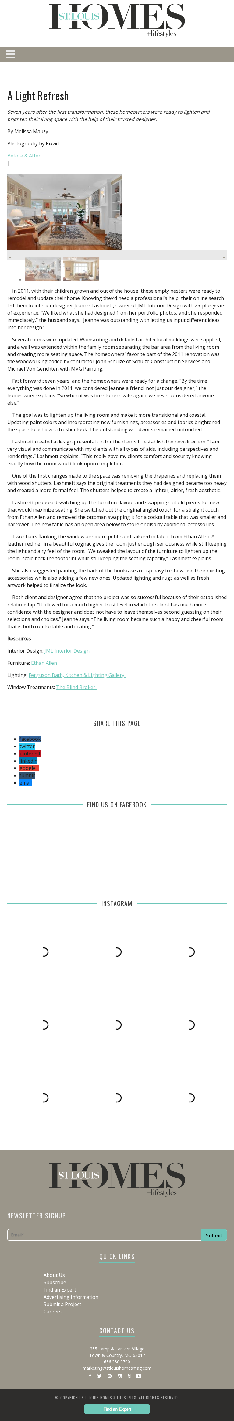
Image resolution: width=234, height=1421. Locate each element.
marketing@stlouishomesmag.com (117, 1368)
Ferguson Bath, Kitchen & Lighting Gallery (77, 675)
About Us (54, 1275)
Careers (53, 1311)
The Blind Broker (76, 687)
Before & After (24, 155)
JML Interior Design (67, 650)
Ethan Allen (44, 663)
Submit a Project (62, 1304)
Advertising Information (71, 1297)
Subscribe (55, 1282)
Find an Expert (60, 1289)
